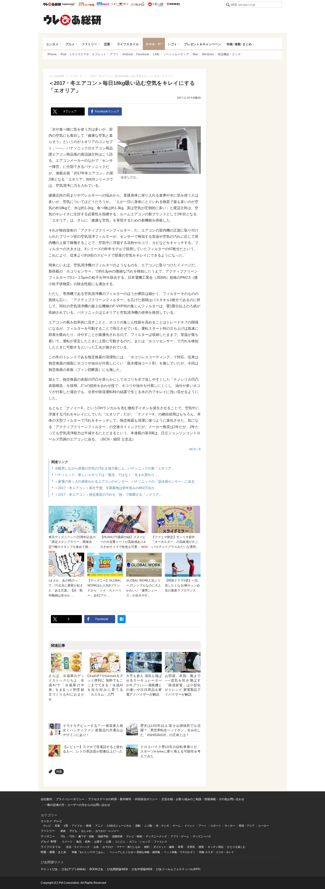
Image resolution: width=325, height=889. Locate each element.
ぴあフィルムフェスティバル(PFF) (178, 869)
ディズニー (48, 836)
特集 (59, 771)
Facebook (142, 54)
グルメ (70, 44)
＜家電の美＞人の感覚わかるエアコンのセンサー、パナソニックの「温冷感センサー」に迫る (125, 481)
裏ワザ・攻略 (86, 836)
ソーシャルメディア (176, 54)
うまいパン (138, 4)
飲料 (87, 841)
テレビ (47, 825)
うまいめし (120, 4)
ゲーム (177, 825)
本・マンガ (162, 825)
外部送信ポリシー (146, 799)
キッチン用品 (215, 846)
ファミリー (89, 44)
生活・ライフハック (78, 846)
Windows (208, 54)
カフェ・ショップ (139, 841)
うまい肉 (155, 4)
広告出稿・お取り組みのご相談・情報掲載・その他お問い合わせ (203, 799)
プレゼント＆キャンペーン (202, 44)
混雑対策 (117, 836)
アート (203, 825)
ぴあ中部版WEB (142, 869)
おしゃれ (86, 830)
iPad (63, 54)
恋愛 (107, 44)
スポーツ (215, 825)
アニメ (99, 825)
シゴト (172, 44)
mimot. (103, 4)
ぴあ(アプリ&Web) (74, 869)
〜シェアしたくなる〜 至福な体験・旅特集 (135, 852)
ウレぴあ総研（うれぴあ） (72, 19)
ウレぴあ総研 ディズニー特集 (86, 4)
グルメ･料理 (48, 841)
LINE (156, 54)
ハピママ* (68, 4)
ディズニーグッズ (156, 836)
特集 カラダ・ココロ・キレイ (216, 852)
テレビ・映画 (134, 836)
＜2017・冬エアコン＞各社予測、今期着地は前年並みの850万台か (105, 488)
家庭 (63, 830)
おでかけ (108, 846)
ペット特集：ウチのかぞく (179, 852)
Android (127, 54)
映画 (88, 825)
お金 (96, 846)
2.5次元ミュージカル (119, 825)
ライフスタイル (128, 44)
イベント (189, 825)
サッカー (230, 825)
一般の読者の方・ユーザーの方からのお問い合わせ (77, 805)
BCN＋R (195, 449)
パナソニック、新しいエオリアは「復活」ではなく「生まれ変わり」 (106, 475)
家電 (180, 846)
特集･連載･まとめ (239, 44)
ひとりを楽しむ (236, 846)
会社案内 (46, 799)
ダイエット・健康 (163, 846)
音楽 (57, 825)
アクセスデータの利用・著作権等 (109, 799)
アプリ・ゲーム (180, 836)
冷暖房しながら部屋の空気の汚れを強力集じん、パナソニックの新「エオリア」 (115, 468)
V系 (66, 825)
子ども (73, 830)
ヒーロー (263, 825)
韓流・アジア (247, 825)
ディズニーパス (202, 836)
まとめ (62, 852)
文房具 (191, 846)
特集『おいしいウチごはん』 (89, 852)
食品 (78, 841)
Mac (195, 54)
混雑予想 (103, 836)
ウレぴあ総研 (52, 4)
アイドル (77, 825)
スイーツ (67, 841)
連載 (52, 852)
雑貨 (201, 846)
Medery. (173, 4)
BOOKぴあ (96, 869)
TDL (62, 836)
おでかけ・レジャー (107, 830)
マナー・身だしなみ (128, 846)
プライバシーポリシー (70, 799)
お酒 (108, 841)
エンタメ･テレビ (51, 821)
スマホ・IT (153, 44)
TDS (71, 836)
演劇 (137, 825)
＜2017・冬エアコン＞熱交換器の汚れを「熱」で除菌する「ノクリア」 (108, 494)
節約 (146, 846)
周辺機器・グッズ (229, 54)
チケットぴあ (49, 869)
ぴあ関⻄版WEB (117, 869)
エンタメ (52, 44)
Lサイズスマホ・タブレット (88, 54)
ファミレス (160, 841)
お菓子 (98, 841)
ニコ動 (148, 825)
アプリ (114, 54)
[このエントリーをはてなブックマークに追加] (122, 619)
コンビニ (120, 841)
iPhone (52, 54)
